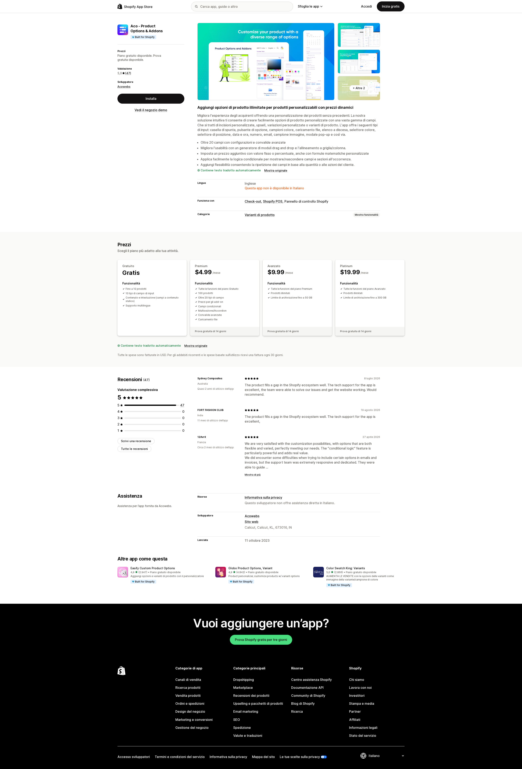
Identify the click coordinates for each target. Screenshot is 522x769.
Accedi (366, 6)
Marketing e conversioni (194, 720)
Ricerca (297, 711)
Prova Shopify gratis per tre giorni (261, 640)
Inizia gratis (390, 6)
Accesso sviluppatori (133, 757)
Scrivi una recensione (136, 441)
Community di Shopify (308, 696)
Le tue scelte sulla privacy (300, 757)
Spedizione (242, 728)
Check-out (253, 201)
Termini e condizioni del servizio (180, 757)
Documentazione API (307, 688)
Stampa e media (361, 703)
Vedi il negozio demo (151, 110)
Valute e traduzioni (247, 735)
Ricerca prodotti (187, 688)
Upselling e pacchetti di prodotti (258, 703)
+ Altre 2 (359, 88)
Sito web (251, 522)
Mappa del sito (263, 757)
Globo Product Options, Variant (250, 568)
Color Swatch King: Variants (345, 568)
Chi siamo (356, 680)
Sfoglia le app (308, 6)
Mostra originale (275, 170)
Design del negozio (190, 711)
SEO (236, 720)
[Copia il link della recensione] (224, 378)
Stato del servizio (362, 735)
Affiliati (354, 720)
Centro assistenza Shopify (311, 680)
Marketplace (243, 688)
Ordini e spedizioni (189, 703)
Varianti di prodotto (260, 215)
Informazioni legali (363, 728)
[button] (163, 575)
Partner (355, 711)
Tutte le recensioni (134, 449)
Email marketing (245, 711)
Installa (151, 99)
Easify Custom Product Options (152, 568)
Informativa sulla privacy (263, 497)
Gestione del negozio (192, 728)
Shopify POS (272, 201)
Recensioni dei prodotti (251, 696)
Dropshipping (243, 680)
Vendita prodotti (188, 696)
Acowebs (123, 86)
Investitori (357, 696)
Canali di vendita (188, 680)
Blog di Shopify (303, 703)
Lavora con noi (360, 688)
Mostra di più (253, 474)
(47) (128, 73)
